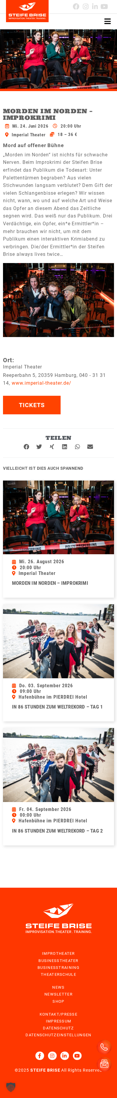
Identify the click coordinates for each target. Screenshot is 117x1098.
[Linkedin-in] (95, 6)
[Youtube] (104, 6)
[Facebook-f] (39, 1056)
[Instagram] (85, 6)
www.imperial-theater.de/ (41, 383)
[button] (27, 446)
